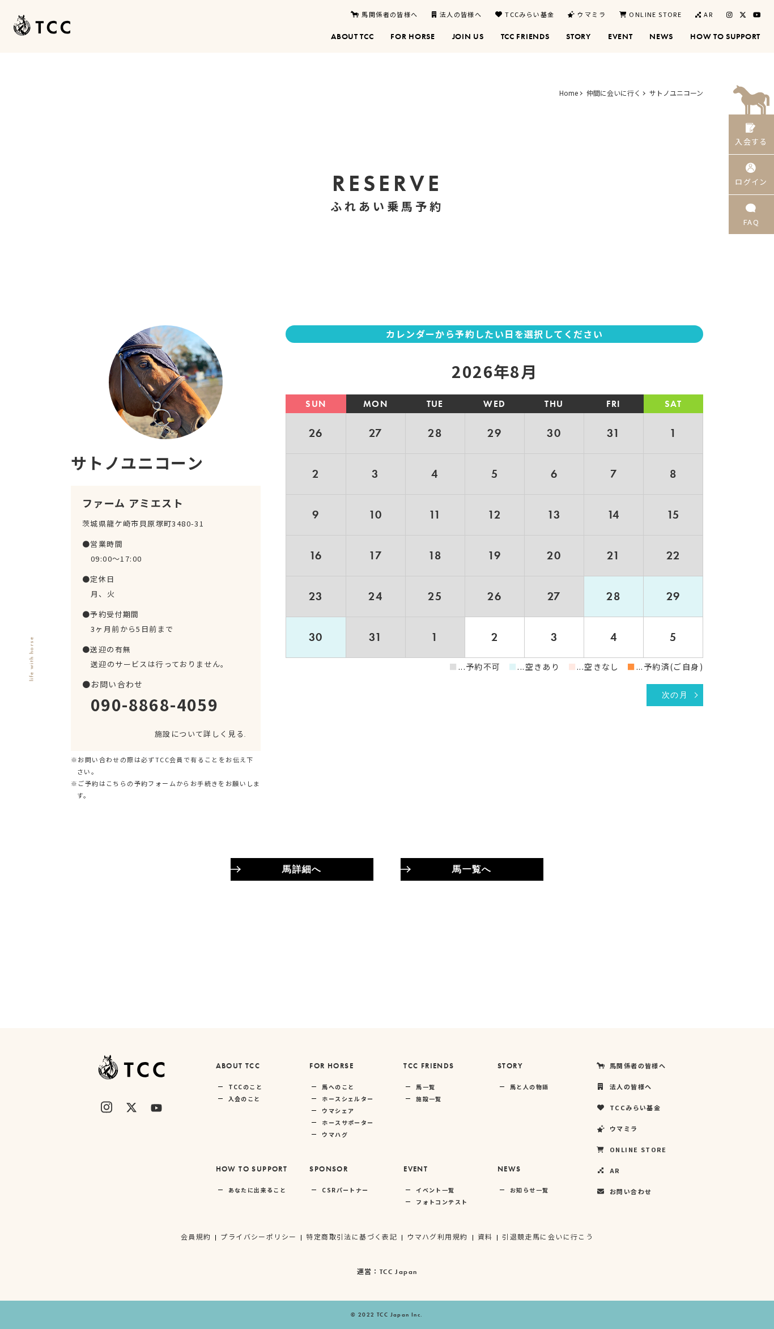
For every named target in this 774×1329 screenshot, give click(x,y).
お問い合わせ (631, 1191)
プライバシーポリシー (258, 1236)
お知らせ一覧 (529, 1190)
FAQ (751, 221)
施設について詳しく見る (199, 733)
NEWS (509, 1169)
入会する (751, 141)
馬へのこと (338, 1086)
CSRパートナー (345, 1190)
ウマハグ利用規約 (437, 1236)
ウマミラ (591, 14)
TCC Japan (399, 1271)
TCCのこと (245, 1086)
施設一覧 (429, 1098)
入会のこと (244, 1098)
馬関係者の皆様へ (390, 14)
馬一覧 (425, 1086)
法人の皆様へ (461, 14)
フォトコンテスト (441, 1202)
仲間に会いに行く (613, 92)
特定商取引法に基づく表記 (351, 1236)
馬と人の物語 (529, 1086)
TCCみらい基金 (529, 14)
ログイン (751, 181)
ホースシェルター (347, 1098)
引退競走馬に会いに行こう (547, 1236)
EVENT (415, 1169)
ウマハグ (335, 1134)
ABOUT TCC (238, 1066)
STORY (510, 1066)
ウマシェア (338, 1110)
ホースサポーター (347, 1122)
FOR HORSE (331, 1066)
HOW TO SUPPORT (252, 1169)
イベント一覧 (435, 1190)
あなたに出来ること (257, 1190)
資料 (485, 1236)
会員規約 (196, 1236)
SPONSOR (328, 1169)
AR (708, 14)
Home (568, 92)
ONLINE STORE (655, 14)
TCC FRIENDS (428, 1066)
